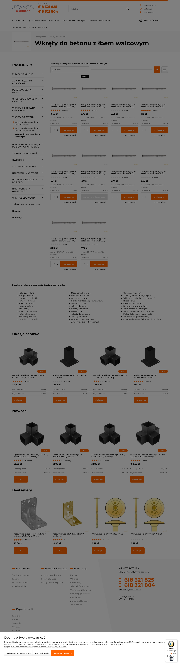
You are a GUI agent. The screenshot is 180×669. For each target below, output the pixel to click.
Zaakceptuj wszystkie (62, 653)
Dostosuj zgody (42, 653)
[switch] (171, 659)
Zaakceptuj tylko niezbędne (18, 653)
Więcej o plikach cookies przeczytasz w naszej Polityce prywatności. (35, 647)
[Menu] (175, 641)
